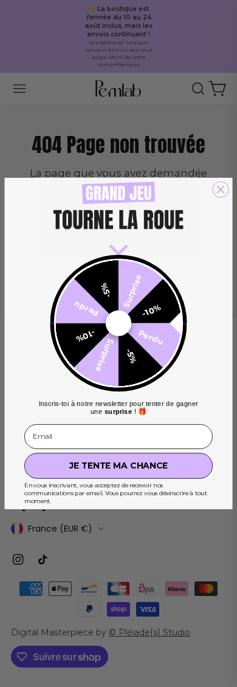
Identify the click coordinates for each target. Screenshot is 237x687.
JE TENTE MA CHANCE (118, 465)
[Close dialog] (220, 189)
